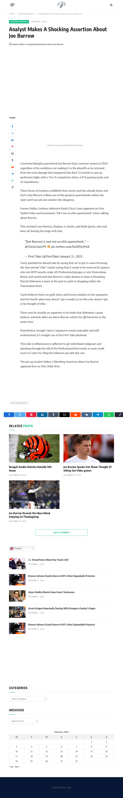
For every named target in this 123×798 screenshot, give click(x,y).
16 (106, 751)
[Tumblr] (12, 160)
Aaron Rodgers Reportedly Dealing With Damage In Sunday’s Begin (61, 608)
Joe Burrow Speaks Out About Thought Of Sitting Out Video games (87, 468)
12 (46, 751)
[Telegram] (12, 173)
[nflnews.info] (61, 5)
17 (16, 756)
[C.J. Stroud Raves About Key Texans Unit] (17, 563)
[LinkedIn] (12, 140)
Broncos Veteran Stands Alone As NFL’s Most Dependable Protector (61, 575)
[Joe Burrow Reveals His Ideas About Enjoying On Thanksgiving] (34, 494)
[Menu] (12, 5)
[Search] (110, 5)
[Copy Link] (12, 187)
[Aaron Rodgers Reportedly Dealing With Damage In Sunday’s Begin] (17, 612)
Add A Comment (61, 532)
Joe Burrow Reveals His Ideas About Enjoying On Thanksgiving (29, 514)
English (18, 548)
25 (31, 761)
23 (106, 756)
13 (61, 751)
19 (46, 756)
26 (46, 761)
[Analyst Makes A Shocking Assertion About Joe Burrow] (61, 77)
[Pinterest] (12, 146)
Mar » (17, 766)
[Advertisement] (65, 127)
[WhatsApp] (12, 180)
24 (16, 761)
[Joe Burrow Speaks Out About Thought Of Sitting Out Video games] (88, 448)
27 (61, 761)
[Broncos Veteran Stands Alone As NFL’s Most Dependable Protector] (17, 579)
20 (61, 756)
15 (91, 751)
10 (16, 751)
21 (76, 756)
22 (91, 756)
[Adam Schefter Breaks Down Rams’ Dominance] (17, 596)
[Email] (12, 153)
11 (31, 751)
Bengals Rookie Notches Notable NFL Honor (30, 468)
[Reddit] (12, 167)
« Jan (11, 766)
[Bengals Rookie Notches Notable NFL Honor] (34, 448)
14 (76, 751)
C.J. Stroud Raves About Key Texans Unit (48, 559)
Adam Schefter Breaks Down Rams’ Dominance (51, 592)
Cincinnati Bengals (19, 22)
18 (31, 756)
